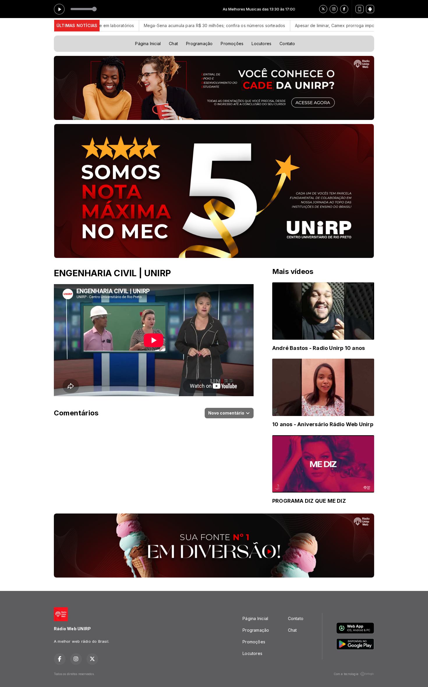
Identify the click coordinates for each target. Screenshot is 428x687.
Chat (173, 43)
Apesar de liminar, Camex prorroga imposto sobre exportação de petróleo (335, 25)
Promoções (232, 43)
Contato (287, 43)
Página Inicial (148, 43)
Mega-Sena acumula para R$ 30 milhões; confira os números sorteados (181, 25)
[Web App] (360, 9)
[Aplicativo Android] (370, 9)
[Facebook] (344, 9)
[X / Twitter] (323, 9)
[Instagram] (334, 9)
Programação (199, 43)
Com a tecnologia (346, 674)
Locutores (261, 43)
